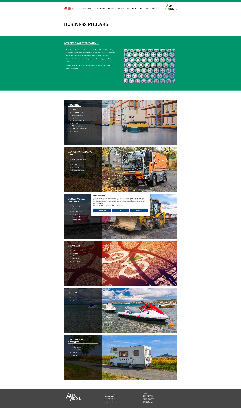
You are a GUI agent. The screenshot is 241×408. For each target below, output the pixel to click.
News (147, 8)
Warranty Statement (148, 398)
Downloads (137, 8)
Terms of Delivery (148, 396)
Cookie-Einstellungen (110, 402)
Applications (99, 8)
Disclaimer (146, 401)
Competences (123, 8)
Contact (155, 8)
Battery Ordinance (148, 402)
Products (111, 8)
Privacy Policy (147, 399)
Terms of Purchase (148, 395)
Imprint (145, 393)
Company (87, 8)
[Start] (73, 9)
